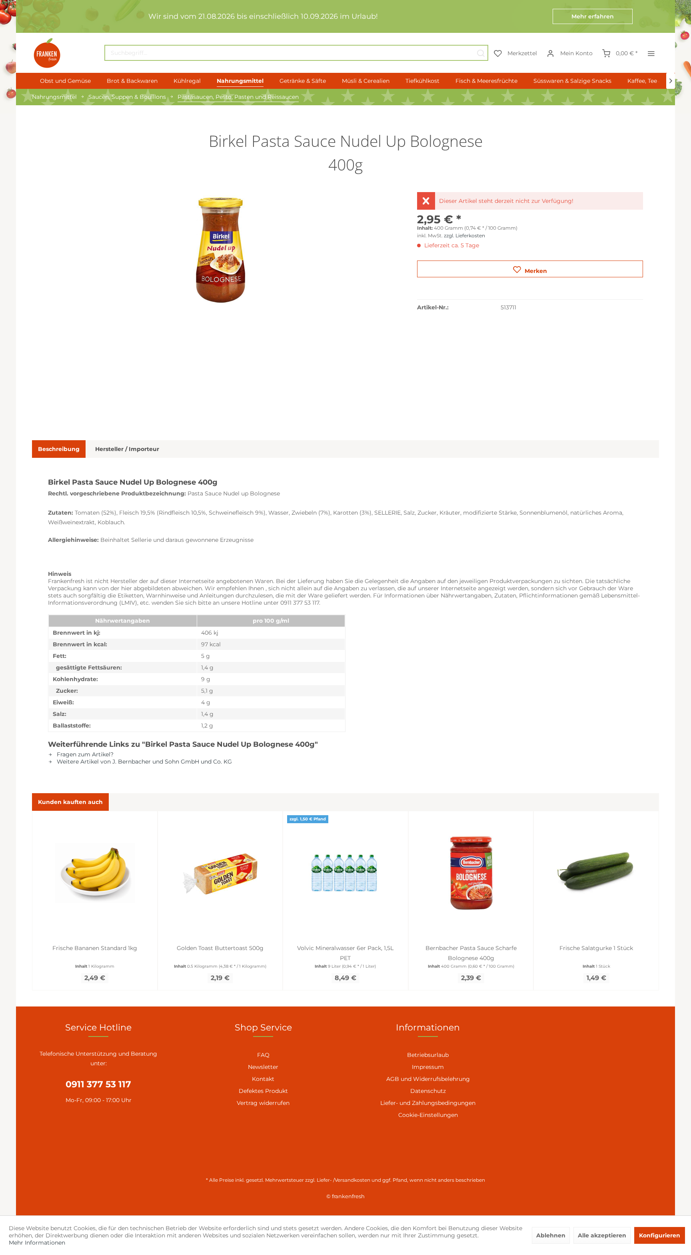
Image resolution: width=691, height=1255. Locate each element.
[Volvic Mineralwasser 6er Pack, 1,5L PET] (345, 873)
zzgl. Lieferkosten (464, 236)
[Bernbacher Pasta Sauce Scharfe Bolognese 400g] (471, 873)
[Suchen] (480, 53)
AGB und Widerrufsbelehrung (428, 1079)
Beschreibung (59, 449)
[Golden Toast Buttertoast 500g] (220, 873)
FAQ (263, 1055)
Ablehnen (550, 1235)
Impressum (428, 1067)
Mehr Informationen (37, 1242)
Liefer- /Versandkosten (343, 1180)
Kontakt (263, 1079)
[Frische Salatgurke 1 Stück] (596, 873)
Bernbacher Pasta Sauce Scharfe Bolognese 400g (471, 953)
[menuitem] (296, 53)
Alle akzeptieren (602, 1235)
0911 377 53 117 (98, 1084)
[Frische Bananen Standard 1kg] (94, 873)
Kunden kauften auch (70, 802)
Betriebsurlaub (428, 1055)
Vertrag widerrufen (263, 1103)
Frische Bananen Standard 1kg (94, 948)
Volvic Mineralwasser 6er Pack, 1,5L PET (345, 953)
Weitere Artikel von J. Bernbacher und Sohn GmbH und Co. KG (143, 761)
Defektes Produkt (263, 1091)
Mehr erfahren (592, 16)
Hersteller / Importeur (127, 449)
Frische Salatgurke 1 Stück (596, 948)
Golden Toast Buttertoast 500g (220, 948)
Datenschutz (428, 1091)
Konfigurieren (659, 1235)
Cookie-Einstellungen (428, 1115)
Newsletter (263, 1067)
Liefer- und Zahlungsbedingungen (427, 1103)
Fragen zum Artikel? (84, 754)
